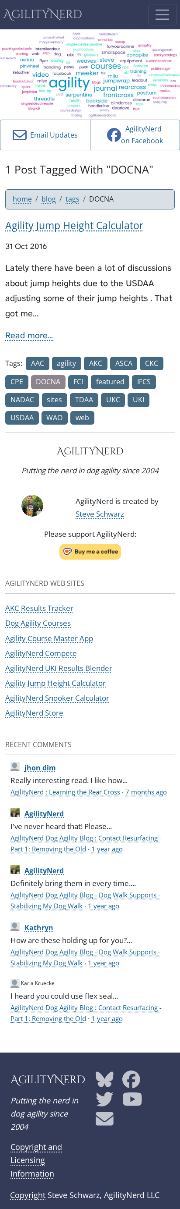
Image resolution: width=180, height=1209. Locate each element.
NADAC (22, 399)
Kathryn (38, 927)
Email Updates (52, 135)
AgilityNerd (42, 14)
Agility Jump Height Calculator (55, 683)
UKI (138, 399)
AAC (37, 363)
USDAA (22, 417)
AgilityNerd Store (34, 713)
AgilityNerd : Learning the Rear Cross (65, 791)
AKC (95, 363)
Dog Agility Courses (38, 623)
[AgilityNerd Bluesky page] (105, 1082)
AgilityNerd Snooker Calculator (57, 698)
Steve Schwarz (100, 514)
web (82, 417)
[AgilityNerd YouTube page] (132, 1102)
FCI (78, 381)
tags (73, 199)
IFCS (144, 381)
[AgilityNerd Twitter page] (105, 1102)
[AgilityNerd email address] (105, 1122)
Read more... (29, 335)
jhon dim (40, 768)
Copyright (27, 1195)
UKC (113, 399)
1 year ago (107, 848)
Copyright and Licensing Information (36, 1160)
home (22, 199)
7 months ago (146, 791)
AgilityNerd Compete (41, 653)
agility (66, 363)
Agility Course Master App (49, 638)
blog (49, 199)
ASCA (123, 363)
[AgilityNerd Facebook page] (131, 1082)
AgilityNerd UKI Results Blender (58, 668)
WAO (54, 417)
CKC (151, 363)
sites (54, 399)
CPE (16, 381)
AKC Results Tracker (39, 608)
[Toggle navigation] (162, 14)
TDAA (84, 399)
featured (110, 381)
